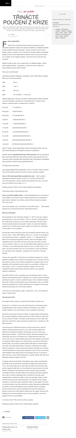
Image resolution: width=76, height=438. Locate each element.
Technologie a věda (66, 34)
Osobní (65, 32)
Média (61, 32)
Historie (57, 37)
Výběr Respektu (65, 29)
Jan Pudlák (29, 11)
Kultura (57, 32)
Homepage (58, 29)
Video (57, 36)
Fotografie (69, 31)
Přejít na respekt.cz (39, 6)
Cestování (58, 31)
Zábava (61, 36)
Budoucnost (62, 37)
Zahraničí (66, 36)
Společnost (58, 34)
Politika (70, 32)
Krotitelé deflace (32, 427)
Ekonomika (7, 411)
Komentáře (7, 417)
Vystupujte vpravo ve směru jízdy (9, 428)
